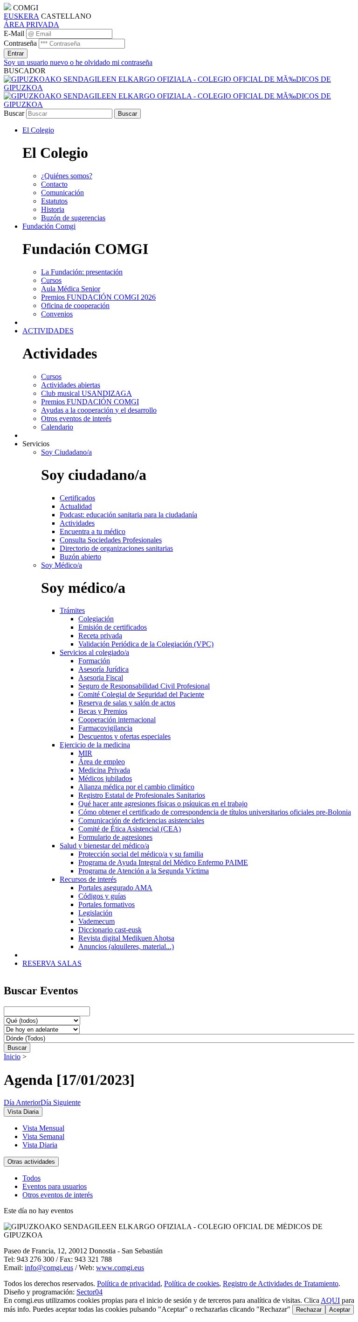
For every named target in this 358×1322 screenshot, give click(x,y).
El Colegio (38, 130)
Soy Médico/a (61, 565)
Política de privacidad (128, 1283)
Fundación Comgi (49, 226)
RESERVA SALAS (52, 963)
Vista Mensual (43, 1128)
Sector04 (89, 1292)
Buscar (14, 113)
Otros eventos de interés (57, 1195)
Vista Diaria (39, 1145)
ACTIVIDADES (48, 331)
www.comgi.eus (120, 1268)
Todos (31, 1178)
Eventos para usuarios (54, 1186)
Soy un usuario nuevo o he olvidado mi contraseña (78, 62)
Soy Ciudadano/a (66, 452)
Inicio (12, 1057)
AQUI (330, 1300)
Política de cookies (191, 1283)
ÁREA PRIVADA (31, 24)
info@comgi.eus (49, 1268)
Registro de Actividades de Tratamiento (280, 1283)
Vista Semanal (43, 1136)
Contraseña (20, 43)
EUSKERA (21, 16)
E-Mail (14, 33)
